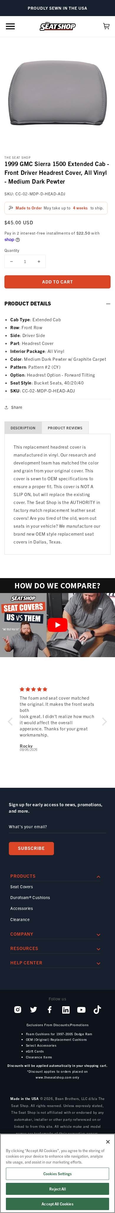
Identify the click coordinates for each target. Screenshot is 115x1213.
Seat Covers (21, 886)
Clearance (19, 919)
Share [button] (16, 407)
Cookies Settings (57, 1173)
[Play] (57, 625)
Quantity (11, 250)
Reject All (57, 1188)
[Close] (107, 1141)
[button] (10, 26)
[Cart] (106, 26)
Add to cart (57, 281)
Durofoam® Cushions (30, 897)
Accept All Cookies (57, 1203)
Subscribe (31, 848)
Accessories (21, 908)
